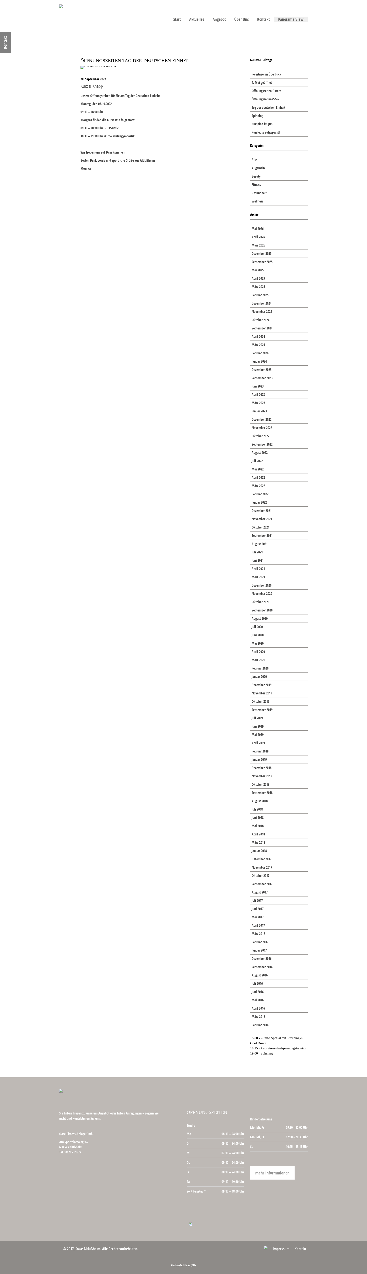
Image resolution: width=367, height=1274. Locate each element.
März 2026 (258, 245)
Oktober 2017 (260, 875)
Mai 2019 (258, 734)
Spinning (257, 115)
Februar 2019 (260, 751)
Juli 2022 (257, 461)
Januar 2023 (259, 411)
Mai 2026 (258, 228)
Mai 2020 (258, 643)
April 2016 (258, 1008)
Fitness (256, 184)
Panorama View (290, 19)
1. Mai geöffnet (262, 82)
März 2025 (258, 286)
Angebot (219, 19)
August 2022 (260, 452)
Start (177, 19)
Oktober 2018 (260, 784)
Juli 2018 (257, 809)
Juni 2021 (258, 560)
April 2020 (258, 651)
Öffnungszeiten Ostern (266, 90)
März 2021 (258, 577)
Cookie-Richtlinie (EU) (183, 1265)
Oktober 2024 (260, 320)
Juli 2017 (257, 900)
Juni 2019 (258, 726)
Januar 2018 (259, 850)
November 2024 (262, 311)
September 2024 (262, 328)
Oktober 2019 (260, 701)
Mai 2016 (258, 1000)
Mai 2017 (258, 917)
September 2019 (262, 709)
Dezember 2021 (261, 510)
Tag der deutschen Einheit (268, 107)
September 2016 (262, 967)
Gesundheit (259, 193)
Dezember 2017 (261, 859)
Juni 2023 (258, 386)
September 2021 (262, 535)
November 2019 (262, 693)
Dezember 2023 (261, 369)
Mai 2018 (258, 826)
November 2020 (262, 593)
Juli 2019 (257, 718)
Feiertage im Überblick (266, 74)
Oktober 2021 (260, 527)
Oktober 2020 (260, 602)
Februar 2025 (260, 295)
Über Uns (241, 19)
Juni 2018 (258, 817)
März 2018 (258, 842)
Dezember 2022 (261, 419)
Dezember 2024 (261, 303)
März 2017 (258, 933)
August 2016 (260, 975)
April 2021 (258, 568)
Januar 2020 (259, 676)
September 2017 (262, 884)
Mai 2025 (258, 270)
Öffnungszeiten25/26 (265, 99)
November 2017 (262, 867)
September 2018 (262, 792)
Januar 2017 (259, 950)
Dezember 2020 (261, 585)
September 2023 (262, 378)
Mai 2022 (258, 469)
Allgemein (258, 168)
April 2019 (258, 743)
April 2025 (258, 278)
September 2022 (262, 444)
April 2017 (258, 925)
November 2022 (262, 427)
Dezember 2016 (261, 958)
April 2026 (258, 237)
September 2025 (262, 261)
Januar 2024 (259, 361)
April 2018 (258, 834)
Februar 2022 (260, 494)
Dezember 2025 (261, 253)
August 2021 (260, 544)
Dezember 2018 (261, 767)
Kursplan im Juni (262, 124)
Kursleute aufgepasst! (266, 132)
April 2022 (258, 477)
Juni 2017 (258, 908)
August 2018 (260, 801)
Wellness (257, 201)
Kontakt (263, 19)
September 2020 (262, 610)
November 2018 (262, 776)
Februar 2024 (260, 353)
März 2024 (258, 344)
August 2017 (260, 892)
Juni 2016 (258, 991)
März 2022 (258, 485)
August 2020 (260, 618)
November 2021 (262, 519)
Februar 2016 (260, 1025)
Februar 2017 (260, 942)
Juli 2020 (257, 626)
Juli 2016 (257, 983)
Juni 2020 (258, 635)
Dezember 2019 (261, 685)
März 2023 (258, 402)
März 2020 (258, 660)
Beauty (256, 176)
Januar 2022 (259, 502)
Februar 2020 (260, 668)
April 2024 (258, 336)
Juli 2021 (257, 552)
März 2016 (258, 1016)
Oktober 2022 (260, 436)
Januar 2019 (259, 759)
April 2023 (258, 394)
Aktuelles (196, 19)
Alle (254, 159)
